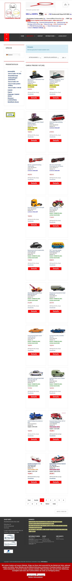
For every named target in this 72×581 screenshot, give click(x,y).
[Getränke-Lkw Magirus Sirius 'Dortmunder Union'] (36, 459)
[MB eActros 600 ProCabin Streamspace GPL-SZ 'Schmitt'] (58, 160)
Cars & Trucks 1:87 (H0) (14, 73)
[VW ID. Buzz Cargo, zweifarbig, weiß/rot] (58, 117)
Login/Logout (62, 36)
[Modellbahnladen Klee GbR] (13, 11)
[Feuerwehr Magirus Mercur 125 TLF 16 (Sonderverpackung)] (58, 416)
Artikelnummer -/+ (34, 57)
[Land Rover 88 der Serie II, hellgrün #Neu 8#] (58, 373)
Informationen (49, 36)
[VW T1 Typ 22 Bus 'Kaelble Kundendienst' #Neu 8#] (58, 245)
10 (41, 504)
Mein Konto (30, 36)
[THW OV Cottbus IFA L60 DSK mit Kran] (36, 416)
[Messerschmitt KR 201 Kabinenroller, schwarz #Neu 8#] (36, 245)
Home (22, 36)
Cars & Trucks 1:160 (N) (14, 87)
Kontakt (40, 36)
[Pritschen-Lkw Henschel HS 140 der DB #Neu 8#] (58, 288)
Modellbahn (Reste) (13, 102)
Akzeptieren (32, 575)
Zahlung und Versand (32, 543)
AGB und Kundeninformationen (35, 539)
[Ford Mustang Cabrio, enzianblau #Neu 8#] (58, 330)
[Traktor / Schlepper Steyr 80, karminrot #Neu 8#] (58, 202)
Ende (54, 504)
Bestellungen (46, 540)
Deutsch (10, 54)
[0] (65, 4)
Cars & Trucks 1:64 (13, 81)
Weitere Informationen (35, 577)
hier (46, 14)
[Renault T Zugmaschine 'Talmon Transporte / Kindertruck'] (58, 74)
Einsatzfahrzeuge (13, 75)
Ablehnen (41, 575)
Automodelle (11, 71)
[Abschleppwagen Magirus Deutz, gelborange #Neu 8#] (36, 288)
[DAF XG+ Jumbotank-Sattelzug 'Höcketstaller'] (36, 160)
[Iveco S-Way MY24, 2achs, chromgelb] (36, 202)
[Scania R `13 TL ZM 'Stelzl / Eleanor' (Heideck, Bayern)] (36, 117)
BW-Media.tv (44, 561)
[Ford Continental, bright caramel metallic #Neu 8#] (36, 330)
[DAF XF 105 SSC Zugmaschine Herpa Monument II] (36, 74)
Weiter (47, 504)
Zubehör (10, 90)
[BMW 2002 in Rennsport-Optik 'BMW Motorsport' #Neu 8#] (36, 373)
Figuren (10, 92)
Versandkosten (31, 94)
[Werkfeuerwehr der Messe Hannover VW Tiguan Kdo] (58, 459)
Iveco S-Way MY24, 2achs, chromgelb (36, 207)
